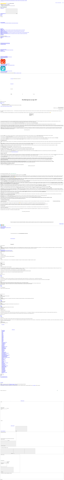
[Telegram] (5, 395)
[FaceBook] (32, 390)
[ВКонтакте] (52, 390)
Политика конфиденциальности (4, 384)
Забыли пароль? (12, 425)
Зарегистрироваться (12, 238)
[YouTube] (42, 390)
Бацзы (12, 78)
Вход (16, 13)
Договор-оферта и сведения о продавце (12, 384)
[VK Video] (22, 390)
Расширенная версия (3, 56)
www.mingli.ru (34, 385)
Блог (11, 78)
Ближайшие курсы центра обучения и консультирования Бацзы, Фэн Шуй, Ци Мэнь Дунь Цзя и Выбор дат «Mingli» (13, 0)
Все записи (3, 324)
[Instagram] (57, 390)
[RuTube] (11, 390)
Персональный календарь (3, 49)
